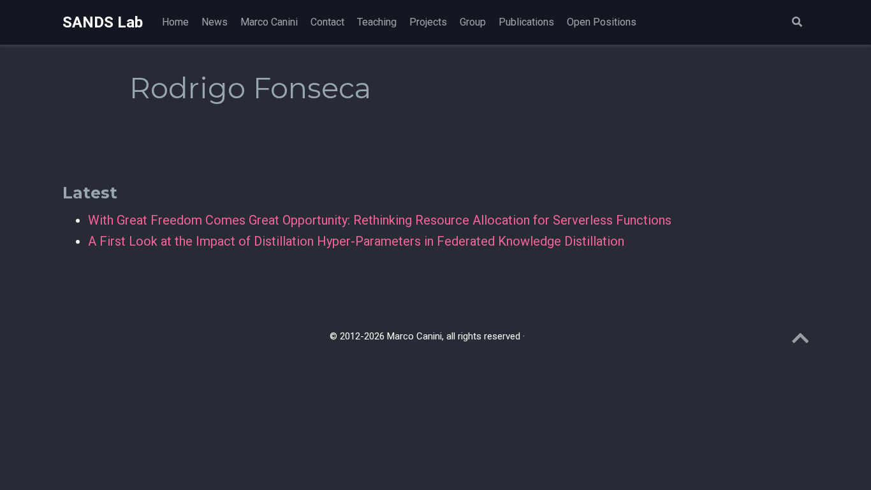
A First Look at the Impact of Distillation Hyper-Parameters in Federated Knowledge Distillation (356, 241)
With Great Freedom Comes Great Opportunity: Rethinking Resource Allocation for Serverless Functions (379, 220)
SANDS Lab (102, 22)
